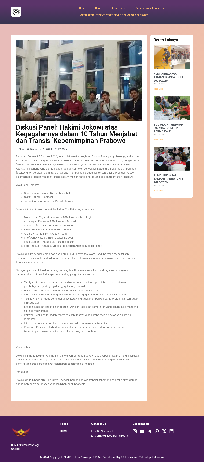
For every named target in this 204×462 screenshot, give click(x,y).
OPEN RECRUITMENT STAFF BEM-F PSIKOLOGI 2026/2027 (114, 15)
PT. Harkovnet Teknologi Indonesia (142, 457)
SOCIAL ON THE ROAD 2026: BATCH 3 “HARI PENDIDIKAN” (168, 128)
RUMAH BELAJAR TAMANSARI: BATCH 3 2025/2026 (168, 77)
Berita (98, 8)
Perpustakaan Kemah (147, 8)
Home (82, 8)
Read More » (159, 89)
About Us (116, 8)
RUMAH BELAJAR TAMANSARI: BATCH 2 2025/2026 (168, 179)
